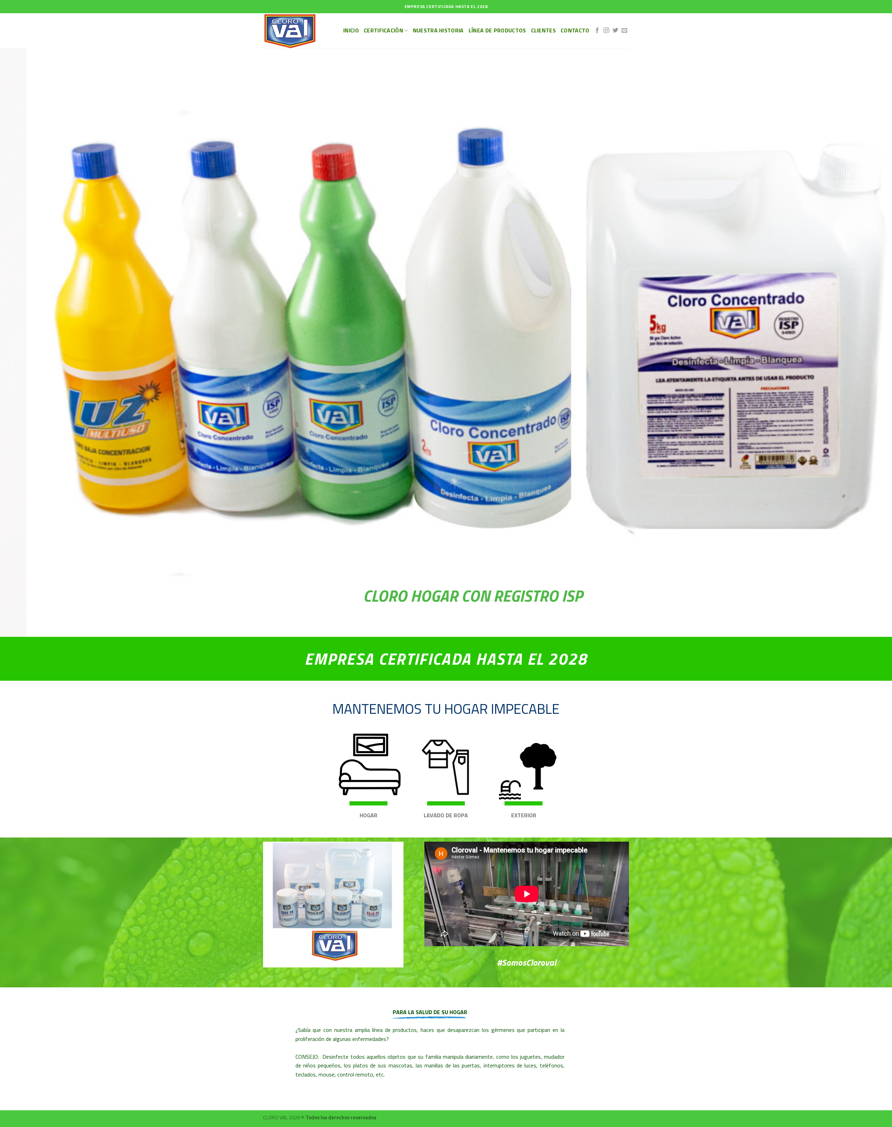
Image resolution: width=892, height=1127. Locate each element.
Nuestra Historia (438, 30)
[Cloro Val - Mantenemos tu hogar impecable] (298, 30)
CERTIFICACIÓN (383, 30)
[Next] (865, 568)
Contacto (575, 30)
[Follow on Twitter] (615, 31)
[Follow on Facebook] (597, 31)
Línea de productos (497, 30)
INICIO (351, 30)
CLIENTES (543, 30)
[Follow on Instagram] (606, 31)
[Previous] (26, 568)
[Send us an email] (624, 31)
